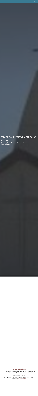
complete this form (29, 373)
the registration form (22, 378)
